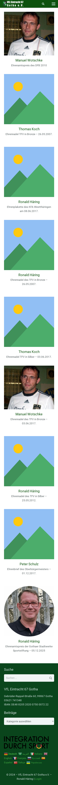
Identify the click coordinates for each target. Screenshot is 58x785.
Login (38, 778)
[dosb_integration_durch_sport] (29, 742)
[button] (43, 4)
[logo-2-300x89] (13, 4)
